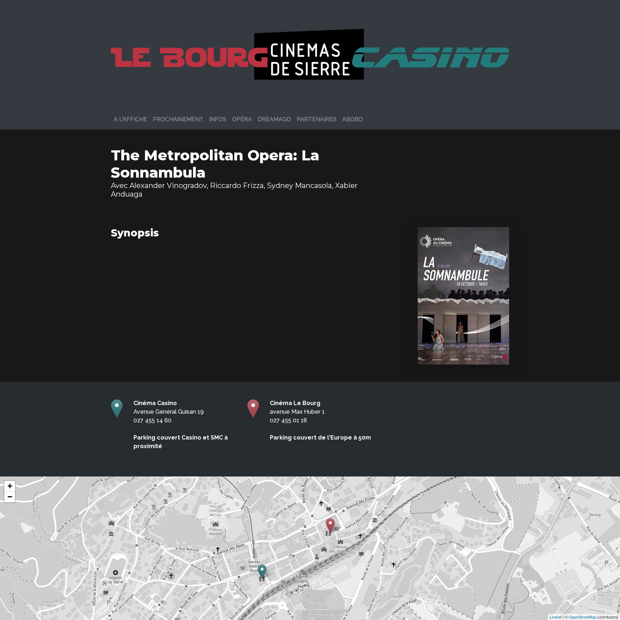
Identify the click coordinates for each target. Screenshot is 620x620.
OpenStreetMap (582, 617)
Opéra (242, 119)
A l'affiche (130, 119)
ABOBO (352, 119)
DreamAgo (274, 119)
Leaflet (556, 617)
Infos (217, 119)
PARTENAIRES (317, 119)
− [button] (10, 496)
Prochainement (178, 119)
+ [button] (10, 486)
